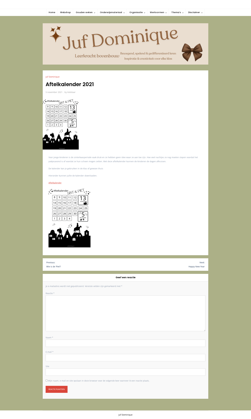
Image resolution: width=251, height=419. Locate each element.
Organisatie (136, 12)
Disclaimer (194, 12)
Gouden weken (84, 12)
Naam (49, 337)
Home (52, 12)
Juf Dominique (53, 76)
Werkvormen (157, 12)
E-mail (49, 351)
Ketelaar (71, 92)
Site (47, 366)
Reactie (50, 293)
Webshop (65, 12)
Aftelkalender (55, 182)
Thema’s (176, 12)
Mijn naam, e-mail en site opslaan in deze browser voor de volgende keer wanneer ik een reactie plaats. (98, 380)
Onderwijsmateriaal (111, 12)
